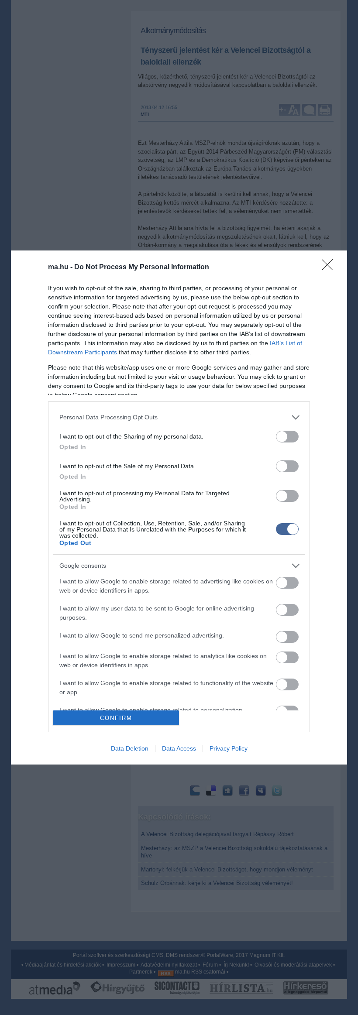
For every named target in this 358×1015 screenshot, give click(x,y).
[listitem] (179, 417)
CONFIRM (116, 718)
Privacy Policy (229, 748)
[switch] (287, 436)
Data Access (179, 748)
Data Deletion (129, 748)
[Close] (330, 267)
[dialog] (179, 507)
